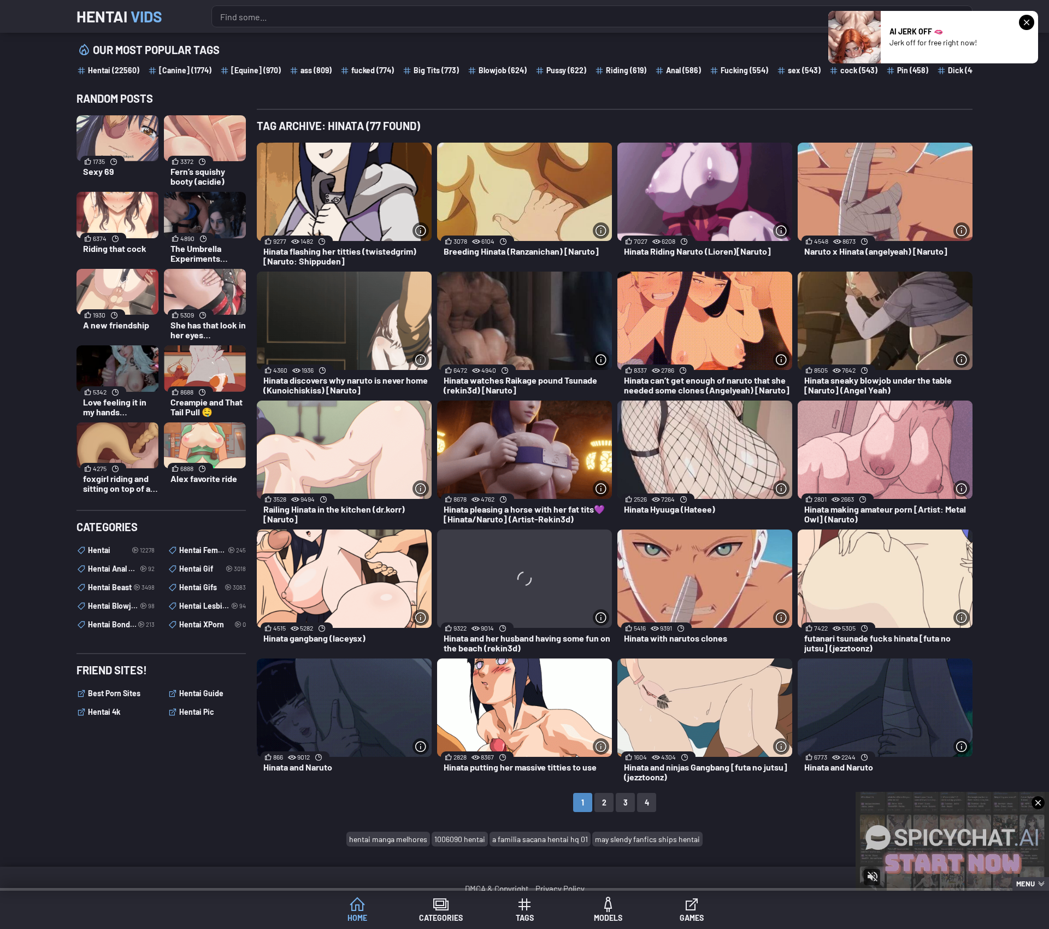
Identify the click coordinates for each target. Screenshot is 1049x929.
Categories (441, 917)
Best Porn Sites (114, 693)
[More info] (420, 230)
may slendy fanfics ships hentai (647, 839)
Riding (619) (626, 70)
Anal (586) (683, 70)
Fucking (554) (744, 70)
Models (608, 917)
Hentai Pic (196, 711)
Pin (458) (912, 70)
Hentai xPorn (212, 624)
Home (357, 917)
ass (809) (316, 70)
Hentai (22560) (113, 70)
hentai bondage (121, 624)
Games (692, 917)
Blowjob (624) (503, 70)
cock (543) (858, 70)
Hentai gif (212, 568)
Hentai (119, 16)
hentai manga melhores (388, 839)
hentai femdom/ (212, 550)
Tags (525, 917)
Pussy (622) (566, 70)
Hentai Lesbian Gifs (212, 605)
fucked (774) (372, 70)
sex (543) (804, 70)
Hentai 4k (104, 711)
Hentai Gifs (212, 587)
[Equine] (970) (256, 70)
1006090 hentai (459, 839)
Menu (1025, 883)
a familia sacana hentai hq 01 (540, 839)
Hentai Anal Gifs (121, 568)
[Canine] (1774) (185, 70)
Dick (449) (965, 70)
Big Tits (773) (436, 70)
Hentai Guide (201, 693)
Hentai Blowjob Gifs (121, 605)
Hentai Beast (121, 587)
